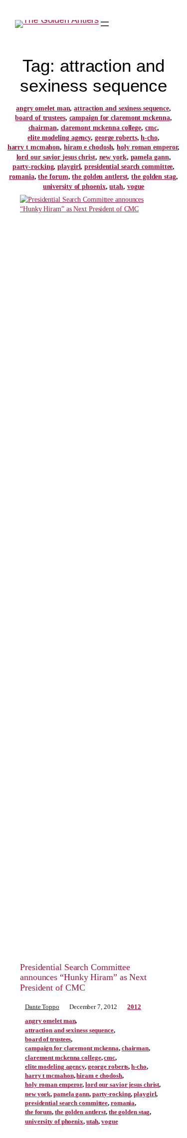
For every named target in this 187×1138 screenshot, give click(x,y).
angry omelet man (43, 108)
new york (113, 157)
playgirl (68, 166)
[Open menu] (105, 24)
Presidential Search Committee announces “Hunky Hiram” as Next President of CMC (83, 977)
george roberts (116, 138)
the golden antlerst (99, 176)
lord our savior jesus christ (55, 157)
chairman (42, 128)
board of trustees (40, 118)
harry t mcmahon (33, 147)
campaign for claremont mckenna (119, 118)
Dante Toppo (42, 1006)
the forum (53, 176)
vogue (136, 186)
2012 (134, 1006)
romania (21, 176)
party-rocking (33, 166)
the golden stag (153, 176)
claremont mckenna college (101, 128)
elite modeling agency (59, 138)
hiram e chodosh (88, 147)
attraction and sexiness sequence (121, 108)
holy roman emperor (147, 147)
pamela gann (150, 157)
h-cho (149, 138)
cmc (151, 128)
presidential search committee (128, 166)
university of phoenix (74, 186)
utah (116, 186)
